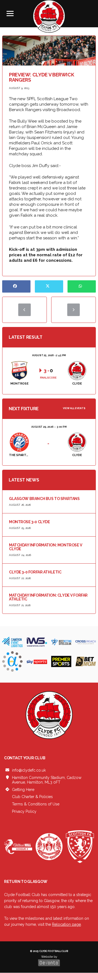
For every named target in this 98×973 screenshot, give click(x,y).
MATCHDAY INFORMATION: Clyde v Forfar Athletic (48, 597)
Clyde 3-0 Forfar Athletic (35, 572)
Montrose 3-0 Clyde (29, 522)
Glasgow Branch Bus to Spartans (44, 498)
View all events (74, 408)
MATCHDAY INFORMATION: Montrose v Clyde (45, 547)
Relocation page (66, 924)
